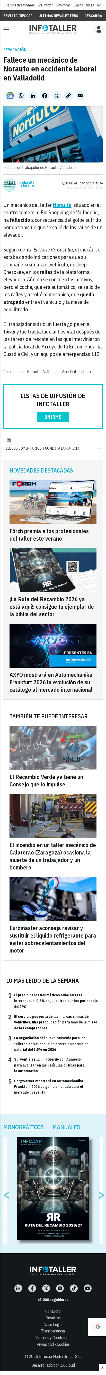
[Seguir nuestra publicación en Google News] (10, 95)
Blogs (90, 5)
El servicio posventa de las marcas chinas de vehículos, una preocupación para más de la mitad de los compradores (52, 1022)
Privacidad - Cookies (53, 1344)
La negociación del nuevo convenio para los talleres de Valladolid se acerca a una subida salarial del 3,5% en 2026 (48, 1043)
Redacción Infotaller (26, 184)
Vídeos (78, 5)
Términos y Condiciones (53, 1337)
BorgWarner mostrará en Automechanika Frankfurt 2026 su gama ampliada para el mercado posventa (45, 1086)
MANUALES (66, 1127)
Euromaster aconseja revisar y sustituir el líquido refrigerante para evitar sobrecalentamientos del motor (53, 939)
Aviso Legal (53, 1324)
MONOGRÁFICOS (23, 1127)
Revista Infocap (17, 15)
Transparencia (53, 1330)
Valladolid (51, 371)
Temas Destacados (20, 5)
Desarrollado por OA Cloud (53, 1365)
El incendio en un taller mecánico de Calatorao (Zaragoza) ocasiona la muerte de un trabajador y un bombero (53, 856)
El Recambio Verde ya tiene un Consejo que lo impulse (46, 780)
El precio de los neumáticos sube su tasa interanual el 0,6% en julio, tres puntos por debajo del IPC (53, 1000)
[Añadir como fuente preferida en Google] (97, 1327)
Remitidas (63, 5)
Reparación (14, 49)
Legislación (45, 5)
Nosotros (53, 1317)
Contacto (53, 1311)
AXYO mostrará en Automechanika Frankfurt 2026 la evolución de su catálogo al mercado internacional (51, 682)
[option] (53, 1188)
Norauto (34, 371)
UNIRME (53, 417)
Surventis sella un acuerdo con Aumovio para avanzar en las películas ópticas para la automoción (46, 1064)
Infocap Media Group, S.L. (60, 1356)
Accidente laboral (77, 371)
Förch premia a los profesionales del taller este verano (49, 534)
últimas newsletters (58, 15)
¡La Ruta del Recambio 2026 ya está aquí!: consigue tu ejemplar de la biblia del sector (52, 606)
